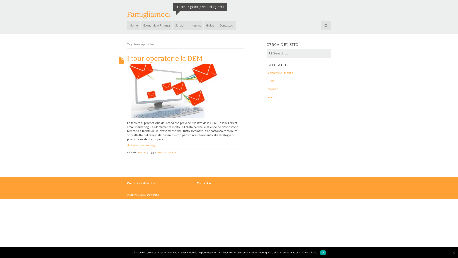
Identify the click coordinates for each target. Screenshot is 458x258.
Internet (195, 25)
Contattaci (226, 25)
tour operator (170, 152)
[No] (453, 252)
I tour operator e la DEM (165, 58)
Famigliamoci (148, 14)
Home (134, 25)
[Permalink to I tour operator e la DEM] (172, 91)
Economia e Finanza (156, 25)
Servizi (179, 25)
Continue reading (143, 145)
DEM (159, 152)
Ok (323, 252)
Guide (210, 25)
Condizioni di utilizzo (142, 183)
